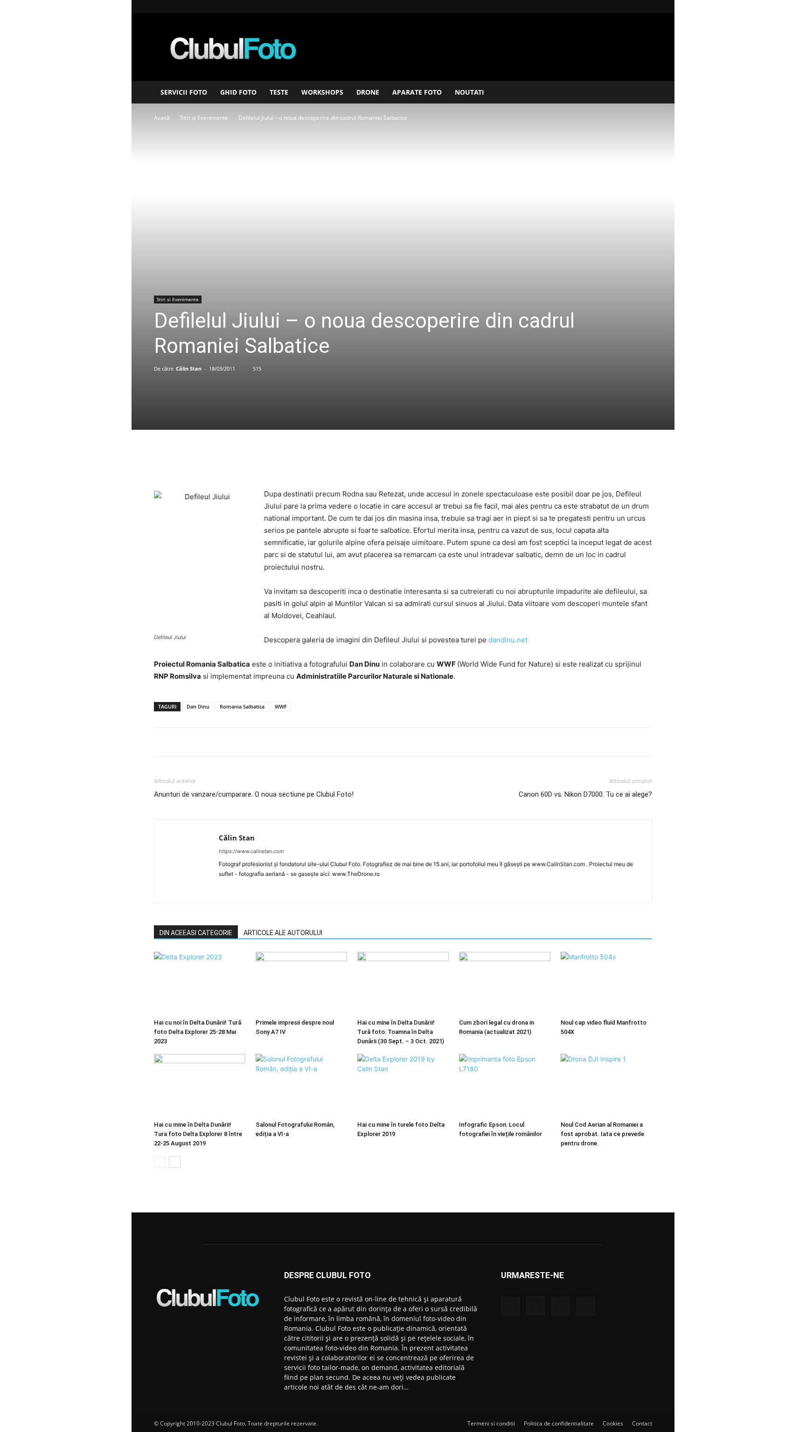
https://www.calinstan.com (251, 851)
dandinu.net (508, 639)
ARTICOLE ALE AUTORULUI (282, 932)
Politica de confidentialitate (559, 1423)
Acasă (162, 118)
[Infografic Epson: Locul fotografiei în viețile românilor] (504, 1085)
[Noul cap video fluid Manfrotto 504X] (606, 983)
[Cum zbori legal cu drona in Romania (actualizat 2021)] (504, 983)
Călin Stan (189, 368)
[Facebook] (599, 6)
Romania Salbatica (242, 706)
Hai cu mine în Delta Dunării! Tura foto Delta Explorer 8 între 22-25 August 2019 (198, 1134)
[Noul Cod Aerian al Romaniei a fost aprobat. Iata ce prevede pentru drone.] (606, 1085)
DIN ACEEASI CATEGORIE (196, 932)
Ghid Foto (238, 92)
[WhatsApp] (424, 461)
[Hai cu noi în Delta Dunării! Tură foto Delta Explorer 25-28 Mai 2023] (199, 983)
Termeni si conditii (491, 1423)
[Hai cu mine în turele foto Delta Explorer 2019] (403, 1085)
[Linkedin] (630, 6)
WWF (281, 706)
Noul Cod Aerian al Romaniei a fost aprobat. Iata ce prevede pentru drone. (602, 1134)
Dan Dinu (198, 706)
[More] (446, 461)
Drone (367, 92)
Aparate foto (417, 92)
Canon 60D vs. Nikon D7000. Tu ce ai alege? (585, 794)
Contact (642, 1423)
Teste (279, 92)
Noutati (469, 92)
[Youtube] (645, 6)
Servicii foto (183, 92)
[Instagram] (614, 6)
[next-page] (175, 1162)
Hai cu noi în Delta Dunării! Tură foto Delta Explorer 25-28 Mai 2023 (197, 1032)
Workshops (322, 92)
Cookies (613, 1423)
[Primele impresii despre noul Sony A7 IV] (301, 983)
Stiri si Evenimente (204, 118)
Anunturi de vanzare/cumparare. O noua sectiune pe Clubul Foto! (254, 794)
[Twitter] (381, 461)
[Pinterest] (402, 461)
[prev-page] (160, 1162)
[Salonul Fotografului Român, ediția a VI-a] (301, 1085)
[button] (641, 93)
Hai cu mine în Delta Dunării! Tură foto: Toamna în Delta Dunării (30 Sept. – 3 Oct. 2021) (400, 1032)
